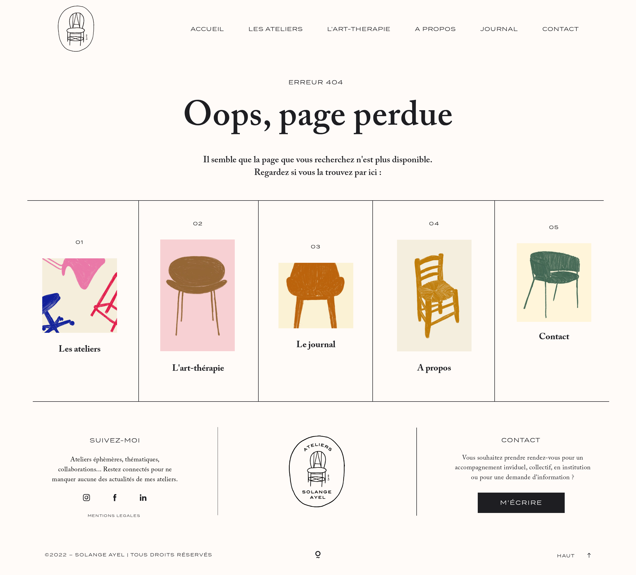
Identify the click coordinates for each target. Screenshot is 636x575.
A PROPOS (435, 29)
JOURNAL (499, 29)
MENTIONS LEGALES (114, 516)
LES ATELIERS (275, 29)
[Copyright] (318, 555)
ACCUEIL (207, 29)
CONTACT (560, 29)
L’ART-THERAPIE (359, 29)
